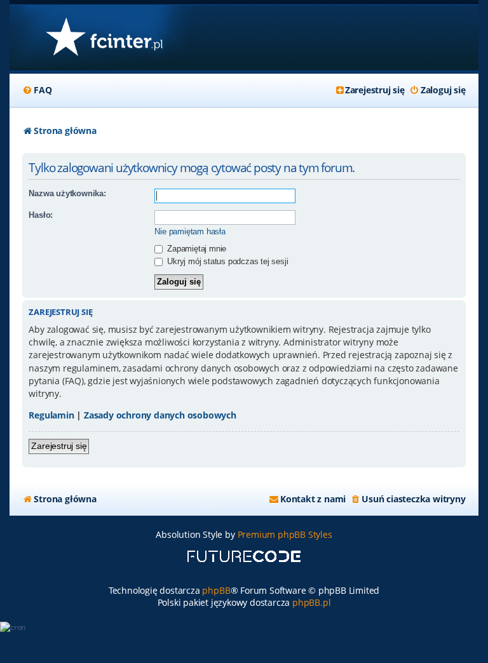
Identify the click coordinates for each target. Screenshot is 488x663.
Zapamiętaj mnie (195, 248)
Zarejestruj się (58, 446)
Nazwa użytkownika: (67, 193)
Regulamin (51, 415)
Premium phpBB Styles (285, 534)
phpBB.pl (311, 602)
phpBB (216, 590)
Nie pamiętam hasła (189, 231)
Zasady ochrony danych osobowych (160, 415)
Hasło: (41, 215)
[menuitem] (36, 90)
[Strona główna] (104, 37)
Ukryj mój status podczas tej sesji (226, 261)
